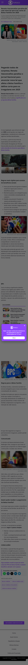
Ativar (14, 337)
